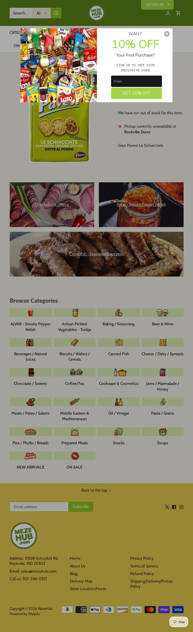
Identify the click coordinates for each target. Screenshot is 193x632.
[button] (167, 34)
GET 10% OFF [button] (136, 93)
